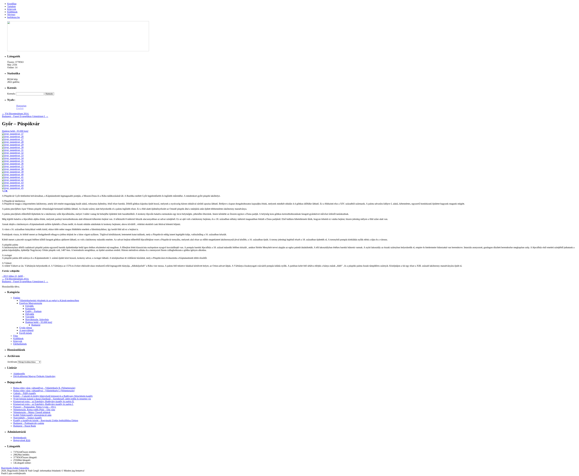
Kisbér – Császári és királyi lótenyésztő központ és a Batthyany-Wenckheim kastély (53, 396)
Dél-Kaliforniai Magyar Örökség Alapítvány (34, 376)
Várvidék (29, 316)
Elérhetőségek (20, 344)
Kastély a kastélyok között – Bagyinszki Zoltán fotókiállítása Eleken (45, 420)
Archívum (12, 362)
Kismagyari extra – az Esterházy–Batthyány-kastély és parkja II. (43, 401)
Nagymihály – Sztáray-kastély (27, 417)
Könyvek (17, 341)
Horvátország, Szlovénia (37, 319)
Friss (15, 335)
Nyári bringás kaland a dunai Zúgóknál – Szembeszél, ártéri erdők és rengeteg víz (52, 398)
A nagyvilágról (26, 330)
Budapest (35, 325)
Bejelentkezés (19, 437)
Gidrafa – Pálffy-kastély (24, 393)
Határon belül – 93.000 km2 (38, 322)
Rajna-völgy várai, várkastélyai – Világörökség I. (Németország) (43, 390)
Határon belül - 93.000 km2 (15, 131)
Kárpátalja (30, 308)
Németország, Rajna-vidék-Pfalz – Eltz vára (34, 409)
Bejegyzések (21, 440)
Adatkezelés (19, 373)
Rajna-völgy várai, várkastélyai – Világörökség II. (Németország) (44, 388)
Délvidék (29, 314)
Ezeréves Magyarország (30, 303)
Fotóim (16, 297)
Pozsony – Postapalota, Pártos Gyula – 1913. (34, 407)
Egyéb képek (25, 333)
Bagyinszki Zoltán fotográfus (15, 468)
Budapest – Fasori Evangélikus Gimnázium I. (25, 116)
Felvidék (29, 306)
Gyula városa (25, 327)
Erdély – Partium (33, 311)
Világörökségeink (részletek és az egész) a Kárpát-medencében (49, 300)
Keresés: (11, 93)
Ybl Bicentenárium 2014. (15, 113)
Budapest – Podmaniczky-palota (28, 423)
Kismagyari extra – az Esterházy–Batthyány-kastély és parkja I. (43, 404)
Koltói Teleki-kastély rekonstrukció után (32, 415)
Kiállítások (18, 338)
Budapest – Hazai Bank (24, 426)
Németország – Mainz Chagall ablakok (31, 412)
